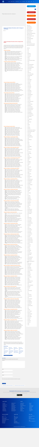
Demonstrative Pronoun (30, 109)
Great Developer (29, 153)
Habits (28, 154)
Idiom (26, 1)
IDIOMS (28, 164)
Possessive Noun (29, 232)
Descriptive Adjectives (30, 113)
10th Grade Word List (29, 26)
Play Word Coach (31, 6)
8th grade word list (29, 37)
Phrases (15, 419)
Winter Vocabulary (30, 316)
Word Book (23, 1)
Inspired (28, 172)
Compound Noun (29, 90)
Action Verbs (29, 56)
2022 (28, 49)
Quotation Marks (29, 254)
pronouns (29, 243)
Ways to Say (29, 312)
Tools (28, 293)
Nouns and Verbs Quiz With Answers (31, 45)
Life (28, 194)
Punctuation (29, 251)
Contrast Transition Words (30, 101)
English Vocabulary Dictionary (5, 419)
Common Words (29, 86)
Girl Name (5, 30)
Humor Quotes (4, 405)
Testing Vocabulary (30, 290)
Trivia (28, 297)
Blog (20, 1)
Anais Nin (21, 406)
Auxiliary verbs (29, 72)
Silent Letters (29, 274)
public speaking (29, 250)
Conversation (29, 102)
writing (28, 323)
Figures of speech (30, 135)
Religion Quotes (13, 408)
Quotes (28, 255)
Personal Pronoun (29, 221)
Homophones (29, 161)
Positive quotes (29, 228)
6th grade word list (29, 41)
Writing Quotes (13, 406)
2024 (28, 52)
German (28, 142)
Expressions (29, 128)
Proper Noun (29, 246)
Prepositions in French (30, 239)
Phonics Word (29, 224)
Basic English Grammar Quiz (30, 30)
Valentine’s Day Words (30, 305)
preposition (29, 236)
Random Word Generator (31, 15)
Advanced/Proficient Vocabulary (31, 60)
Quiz (33, 1)
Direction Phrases (30, 116)
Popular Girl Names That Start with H (9, 355)
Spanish (28, 278)
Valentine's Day (29, 304)
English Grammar (4, 420)
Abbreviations (29, 53)
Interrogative (29, 183)
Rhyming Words (29, 264)
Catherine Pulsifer (31, 405)
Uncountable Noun (30, 301)
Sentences (29, 271)
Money (28, 206)
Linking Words (29, 198)
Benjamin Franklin (22, 408)
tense (28, 289)
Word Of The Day (12, 1)
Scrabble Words (29, 267)
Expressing (29, 127)
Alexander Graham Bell (22, 405)
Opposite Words (29, 217)
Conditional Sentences (30, 94)
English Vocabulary (4, 418)
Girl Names (5, 355)
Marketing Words (29, 199)
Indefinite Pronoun (30, 169)
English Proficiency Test (29, 34)
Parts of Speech (29, 220)
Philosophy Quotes (5, 406)
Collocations (29, 82)
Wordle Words (29, 320)
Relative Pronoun (29, 263)
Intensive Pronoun (30, 176)
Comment (3, 360)
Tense (14, 420)
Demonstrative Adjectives (30, 108)
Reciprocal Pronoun (30, 258)
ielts (28, 165)
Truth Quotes (4, 408)
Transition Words (29, 294)
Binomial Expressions (30, 75)
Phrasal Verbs (29, 225)
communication (29, 87)
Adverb (28, 61)
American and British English (31, 67)
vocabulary (29, 309)
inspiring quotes (29, 173)
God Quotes (4, 407)
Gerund (28, 143)
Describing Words (29, 112)
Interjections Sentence (30, 179)
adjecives (29, 57)
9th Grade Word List (29, 29)
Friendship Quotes (30, 139)
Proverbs (29, 247)
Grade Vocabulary (29, 146)
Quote (31, 1)
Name (3, 369)
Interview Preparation (30, 184)
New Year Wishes (29, 213)
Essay (28, 123)
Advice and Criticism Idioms (31, 64)
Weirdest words (29, 315)
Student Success (29, 282)
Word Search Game (31, 12)
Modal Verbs (29, 205)
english (28, 120)
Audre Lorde (21, 407)
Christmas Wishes (29, 79)
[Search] (35, 9)
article (28, 71)
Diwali (28, 117)
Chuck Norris (30, 407)
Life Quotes (29, 195)
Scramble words (29, 268)
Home (9, 1)
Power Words (29, 235)
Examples (29, 124)
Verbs (28, 308)
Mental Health (29, 202)
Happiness (29, 158)
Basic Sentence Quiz (29, 42)
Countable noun (29, 105)
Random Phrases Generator (31, 22)
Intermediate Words (30, 180)
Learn (28, 191)
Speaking (29, 279)
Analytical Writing (29, 68)
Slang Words (29, 275)
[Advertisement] (13, 9)
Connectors (29, 98)
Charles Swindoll (31, 406)
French (28, 138)
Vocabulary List (17, 1)
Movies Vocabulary (30, 210)
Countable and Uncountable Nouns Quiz (31, 33)
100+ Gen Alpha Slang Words (30, 38)
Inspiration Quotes (14, 405)
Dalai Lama (30, 408)
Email (3, 372)
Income (28, 168)
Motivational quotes (30, 209)
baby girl (13, 45)
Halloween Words (29, 157)
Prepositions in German (30, 240)
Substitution (29, 286)
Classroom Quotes (14, 407)
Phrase (29, 1)
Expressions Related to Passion (31, 131)
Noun (28, 214)
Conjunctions (29, 97)
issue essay (29, 187)
